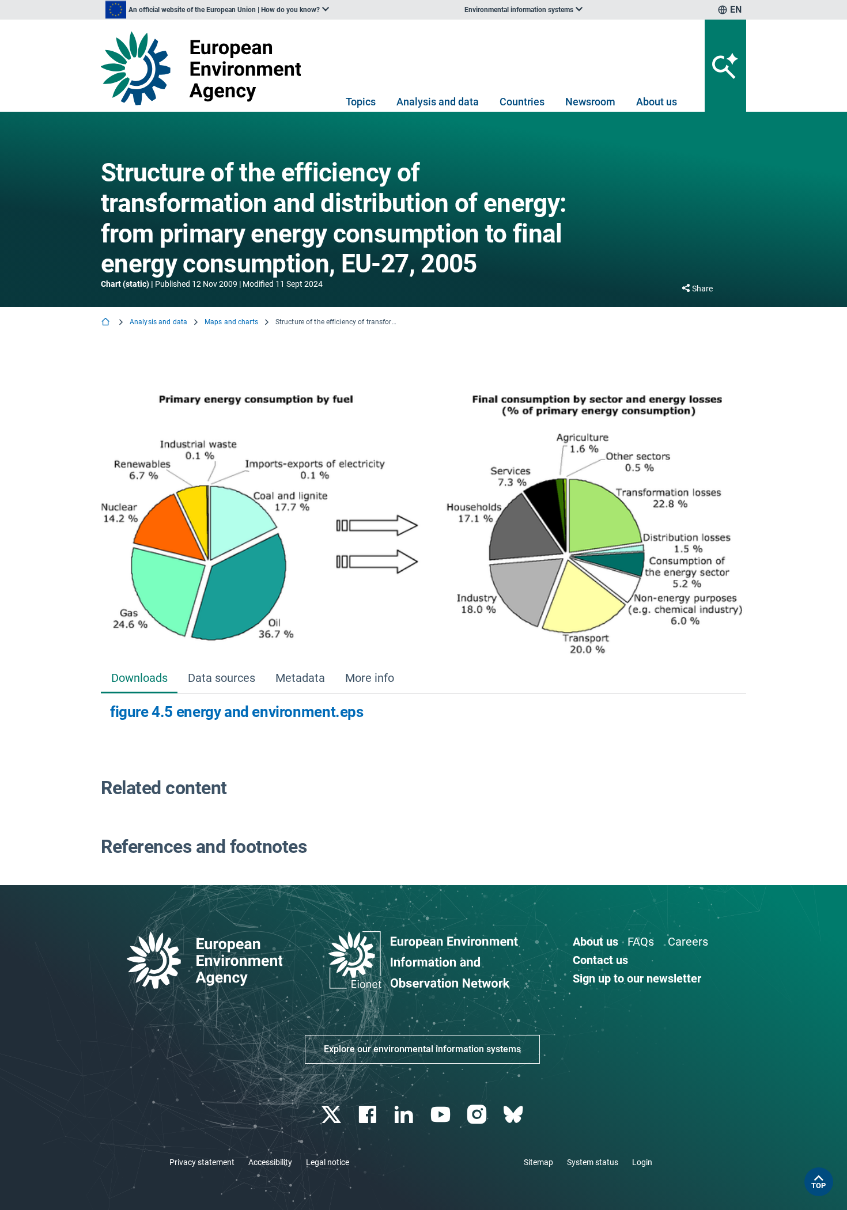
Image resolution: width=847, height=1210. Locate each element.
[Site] (205, 68)
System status (592, 1162)
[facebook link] (369, 1114)
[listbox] (217, 10)
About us (656, 102)
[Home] (106, 323)
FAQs (640, 942)
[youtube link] (441, 1114)
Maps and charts (231, 322)
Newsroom (590, 102)
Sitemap (538, 1162)
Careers (688, 942)
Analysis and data (437, 102)
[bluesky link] (514, 1114)
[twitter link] (332, 1114)
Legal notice (327, 1162)
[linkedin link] (405, 1114)
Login (642, 1162)
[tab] (139, 678)
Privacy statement (202, 1162)
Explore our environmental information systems (422, 1049)
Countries (522, 102)
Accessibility (270, 1162)
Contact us (600, 960)
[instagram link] (478, 1114)
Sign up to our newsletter (637, 978)
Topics (361, 102)
